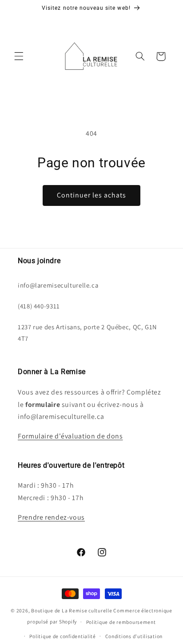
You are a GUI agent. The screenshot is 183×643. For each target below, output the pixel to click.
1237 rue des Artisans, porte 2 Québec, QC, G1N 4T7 (87, 333)
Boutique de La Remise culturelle (71, 610)
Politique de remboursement (121, 622)
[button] (18, 56)
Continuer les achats (92, 195)
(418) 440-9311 (39, 306)
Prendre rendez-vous (51, 517)
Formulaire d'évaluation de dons (70, 436)
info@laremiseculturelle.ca (58, 285)
